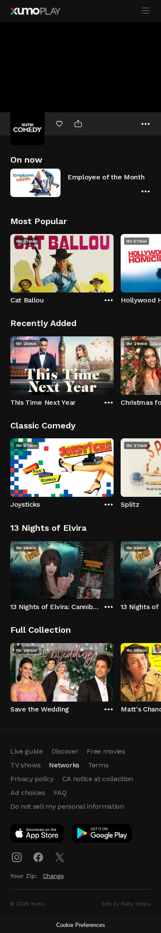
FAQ (60, 792)
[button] (80, 183)
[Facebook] (38, 857)
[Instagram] (16, 857)
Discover (65, 751)
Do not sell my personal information (67, 806)
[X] (59, 857)
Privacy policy (32, 779)
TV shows (25, 765)
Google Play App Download (102, 835)
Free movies (106, 751)
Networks (64, 765)
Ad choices (27, 792)
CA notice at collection (98, 779)
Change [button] (53, 875)
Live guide (26, 751)
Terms (98, 765)
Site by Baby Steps (126, 904)
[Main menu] (145, 11)
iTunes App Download (37, 835)
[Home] (35, 11)
